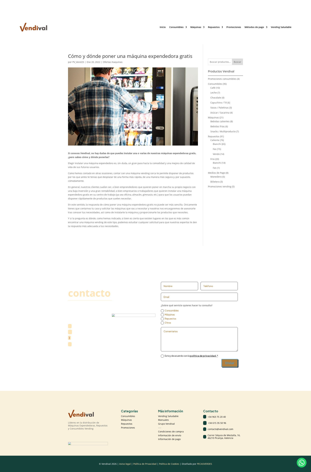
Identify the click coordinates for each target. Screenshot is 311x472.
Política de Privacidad (145, 463)
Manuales (163, 419)
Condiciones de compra (171, 431)
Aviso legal (125, 463)
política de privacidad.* (204, 355)
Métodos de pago (254, 27)
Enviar (229, 363)
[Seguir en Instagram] (70, 435)
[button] (301, 462)
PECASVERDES (204, 463)
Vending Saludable (281, 27)
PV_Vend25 (78, 62)
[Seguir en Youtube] (83, 435)
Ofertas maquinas (112, 62)
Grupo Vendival (166, 423)
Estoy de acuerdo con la (191, 355)
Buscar (237, 61)
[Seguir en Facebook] (77, 435)
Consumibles (176, 27)
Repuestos (214, 27)
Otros (168, 322)
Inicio (163, 27)
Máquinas (195, 27)
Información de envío (169, 435)
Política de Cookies (169, 463)
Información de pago (169, 439)
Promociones (233, 27)
